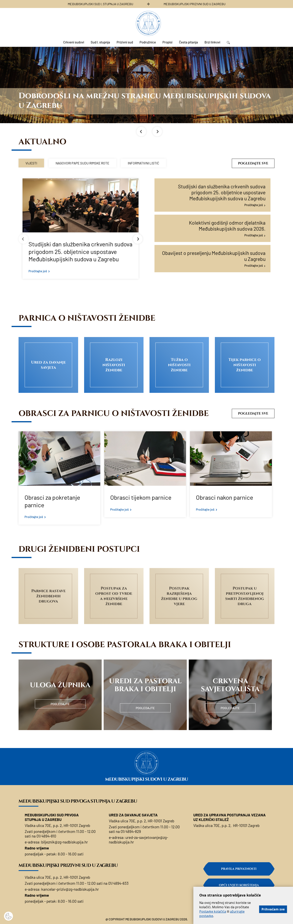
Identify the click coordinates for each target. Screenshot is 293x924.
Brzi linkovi (212, 42)
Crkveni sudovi (73, 42)
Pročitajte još (38, 271)
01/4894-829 (131, 831)
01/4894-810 (46, 836)
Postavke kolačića (212, 911)
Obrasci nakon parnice (224, 497)
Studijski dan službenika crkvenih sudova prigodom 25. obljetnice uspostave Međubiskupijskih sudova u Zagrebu (80, 251)
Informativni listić (143, 163)
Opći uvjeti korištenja (239, 885)
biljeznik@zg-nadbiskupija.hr (64, 842)
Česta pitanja (188, 42)
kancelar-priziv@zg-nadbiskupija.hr (70, 889)
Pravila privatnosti (239, 869)
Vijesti (31, 163)
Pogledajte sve (253, 163)
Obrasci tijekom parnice (140, 497)
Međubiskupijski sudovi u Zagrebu (146, 779)
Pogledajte (60, 704)
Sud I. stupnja (100, 42)
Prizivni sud (125, 42)
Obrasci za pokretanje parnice (52, 501)
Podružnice (148, 42)
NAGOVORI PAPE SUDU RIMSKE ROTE (82, 163)
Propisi (167, 42)
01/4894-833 (118, 883)
